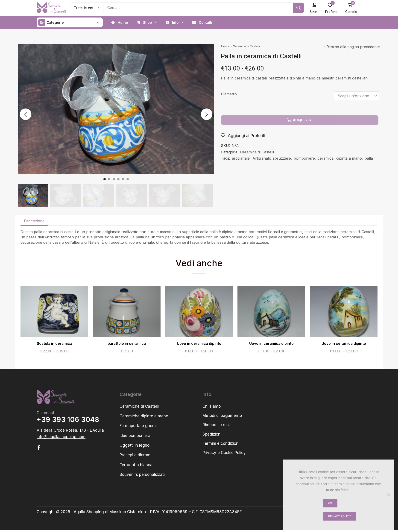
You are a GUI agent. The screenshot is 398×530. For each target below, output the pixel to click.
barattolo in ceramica (127, 343)
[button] (314, 8)
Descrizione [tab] (34, 221)
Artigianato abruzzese (271, 158)
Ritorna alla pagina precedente (353, 46)
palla (369, 158)
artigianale (241, 158)
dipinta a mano (349, 158)
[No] (388, 494)
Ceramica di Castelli (246, 46)
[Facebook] (39, 447)
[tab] (34, 221)
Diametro (229, 94)
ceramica (326, 158)
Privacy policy (339, 516)
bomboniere (304, 158)
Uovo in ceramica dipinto (199, 343)
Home (225, 46)
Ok (330, 503)
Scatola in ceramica (54, 343)
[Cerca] (298, 8)
